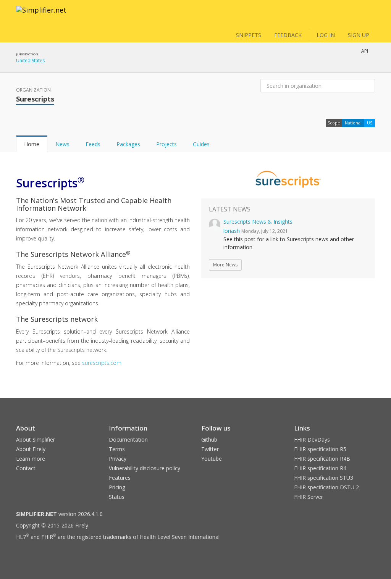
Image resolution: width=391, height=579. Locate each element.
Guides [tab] (201, 144)
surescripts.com (101, 362)
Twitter (210, 449)
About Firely (30, 449)
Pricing (117, 487)
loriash (231, 230)
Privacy (117, 458)
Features (120, 477)
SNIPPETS (248, 35)
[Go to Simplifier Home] (41, 14)
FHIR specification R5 (320, 449)
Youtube (211, 458)
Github (209, 439)
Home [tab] (31, 144)
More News (225, 264)
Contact (26, 468)
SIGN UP (358, 35)
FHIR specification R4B (322, 458)
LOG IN (326, 35)
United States (30, 60)
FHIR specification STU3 (323, 477)
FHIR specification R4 (320, 468)
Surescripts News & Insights (257, 221)
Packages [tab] (128, 144)
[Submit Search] (368, 86)
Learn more (30, 458)
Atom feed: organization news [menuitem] (328, 70)
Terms (117, 449)
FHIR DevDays (312, 439)
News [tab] (62, 144)
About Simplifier (35, 439)
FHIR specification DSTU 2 (326, 487)
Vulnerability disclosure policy (144, 468)
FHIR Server (308, 496)
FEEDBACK (288, 35)
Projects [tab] (166, 144)
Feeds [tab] (93, 144)
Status (116, 496)
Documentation (128, 439)
